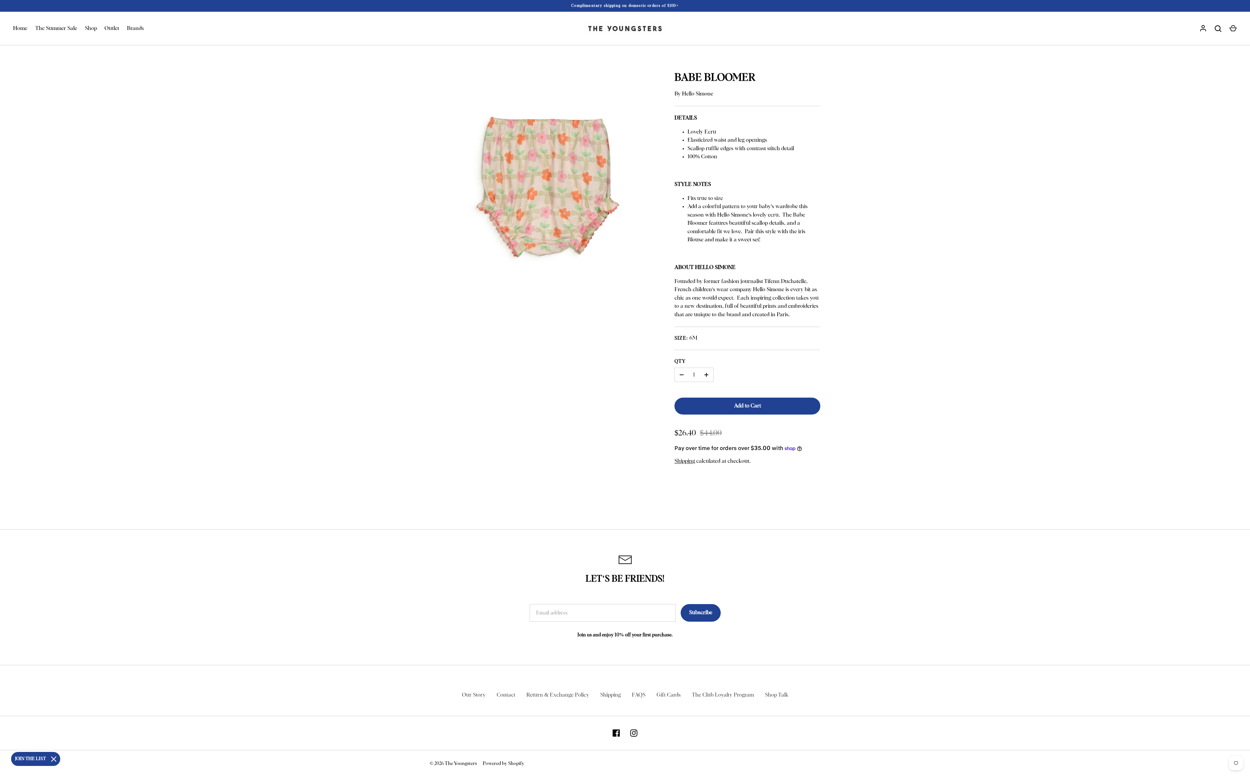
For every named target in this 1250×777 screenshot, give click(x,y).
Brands (135, 28)
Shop (91, 28)
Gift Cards (669, 695)
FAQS (639, 695)
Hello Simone (697, 94)
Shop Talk (776, 695)
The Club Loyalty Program (723, 695)
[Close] (53, 759)
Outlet (111, 28)
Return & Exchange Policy (557, 695)
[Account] (1203, 28)
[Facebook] (616, 733)
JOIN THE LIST (30, 758)
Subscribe (700, 612)
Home (20, 28)
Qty (680, 361)
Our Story (474, 695)
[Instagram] (634, 733)
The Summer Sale (56, 28)
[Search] (1218, 28)
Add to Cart (747, 406)
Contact (506, 695)
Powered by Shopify (503, 763)
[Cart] (1233, 28)
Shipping (684, 461)
